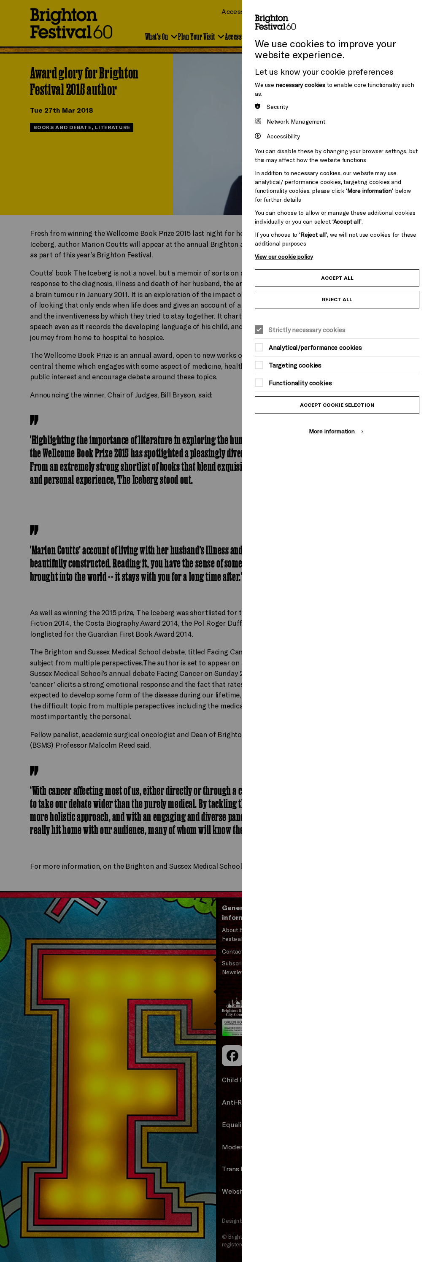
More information (332, 431)
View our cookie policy (284, 256)
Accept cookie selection (337, 405)
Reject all (337, 299)
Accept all (337, 278)
